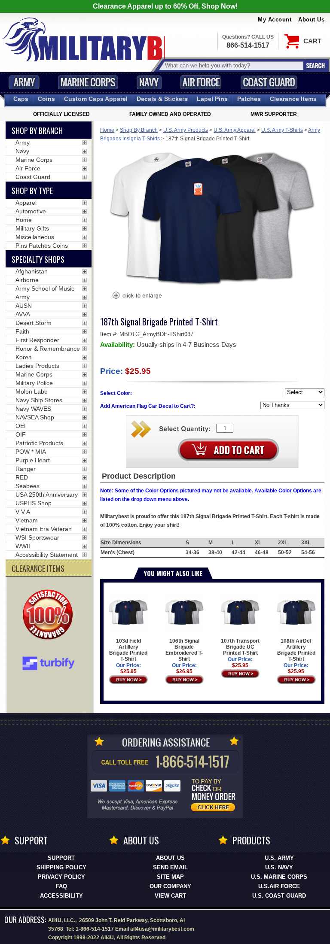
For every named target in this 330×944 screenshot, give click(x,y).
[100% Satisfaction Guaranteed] (50, 615)
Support (61, 858)
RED (21, 477)
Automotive (30, 211)
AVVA (22, 314)
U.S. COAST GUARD (279, 895)
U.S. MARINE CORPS (279, 877)
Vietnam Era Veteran (43, 528)
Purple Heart (32, 460)
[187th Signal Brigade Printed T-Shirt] (136, 296)
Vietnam (26, 520)
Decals (162, 98)
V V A (22, 511)
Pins (212, 98)
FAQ (61, 886)
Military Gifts (32, 228)
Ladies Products (37, 365)
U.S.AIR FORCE (279, 886)
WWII (22, 546)
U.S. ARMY (279, 858)
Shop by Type (32, 190)
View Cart (170, 895)
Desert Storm (33, 322)
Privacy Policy (61, 877)
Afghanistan (31, 271)
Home (107, 130)
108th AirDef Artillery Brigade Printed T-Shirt (296, 650)
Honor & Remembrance (47, 348)
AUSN (23, 305)
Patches (249, 98)
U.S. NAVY (279, 867)
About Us (311, 19)
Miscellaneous (34, 237)
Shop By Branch (139, 130)
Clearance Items (293, 98)
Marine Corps (88, 82)
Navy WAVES (33, 408)
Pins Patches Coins (41, 245)
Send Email (170, 867)
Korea (23, 357)
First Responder (37, 340)
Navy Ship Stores (38, 400)
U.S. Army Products (185, 130)
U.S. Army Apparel (235, 130)
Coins (46, 98)
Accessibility (61, 895)
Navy (149, 82)
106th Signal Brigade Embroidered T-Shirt (184, 650)
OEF (21, 425)
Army (24, 82)
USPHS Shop (33, 503)
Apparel (26, 202)
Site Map (170, 877)
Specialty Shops (38, 259)
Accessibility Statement (46, 554)
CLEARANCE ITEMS (38, 568)
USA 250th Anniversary (46, 494)
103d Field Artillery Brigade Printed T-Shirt (128, 650)
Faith (22, 331)
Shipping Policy (61, 867)
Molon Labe (31, 391)
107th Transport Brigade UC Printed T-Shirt (240, 647)
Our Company (170, 886)
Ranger (25, 468)
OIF (20, 434)
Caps (20, 98)
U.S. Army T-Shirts (282, 130)
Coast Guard (269, 82)
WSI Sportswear (37, 537)
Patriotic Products (39, 443)
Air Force (200, 82)
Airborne (27, 279)
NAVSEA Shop (34, 417)
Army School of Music (44, 288)
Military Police (34, 382)
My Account (274, 19)
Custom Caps (96, 98)
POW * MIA (30, 451)
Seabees (27, 486)
